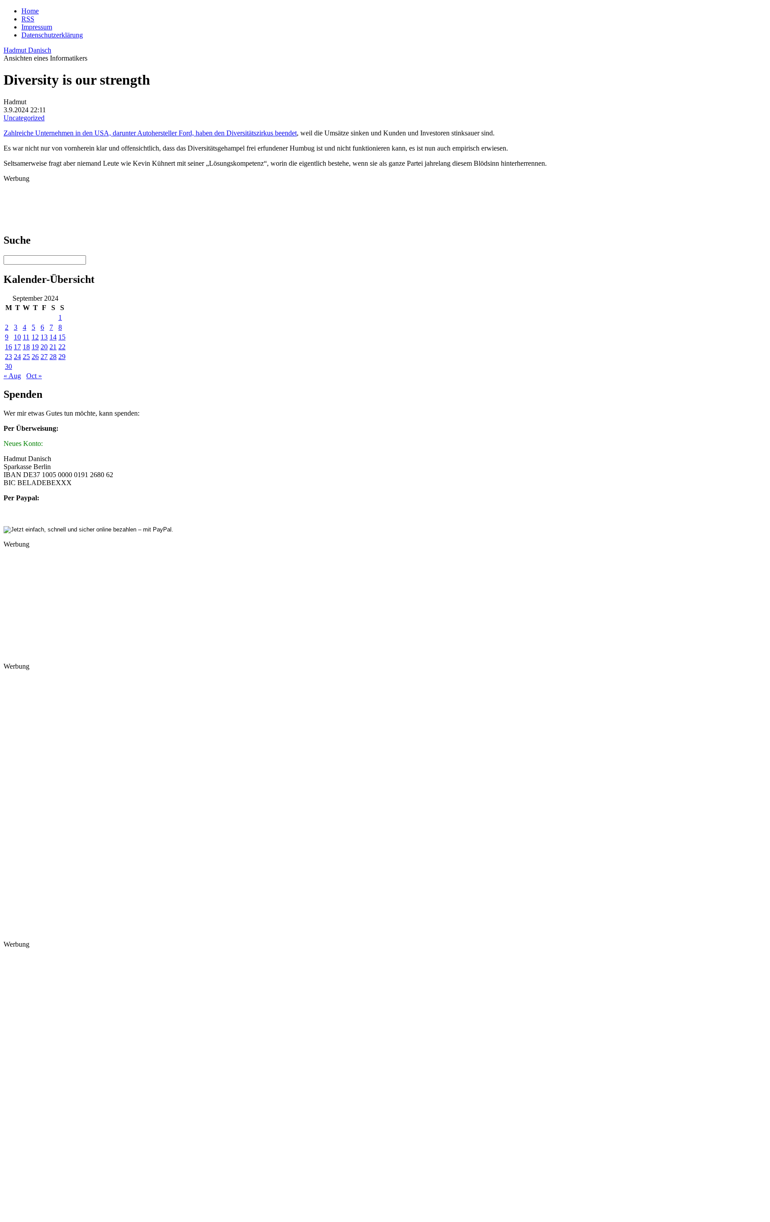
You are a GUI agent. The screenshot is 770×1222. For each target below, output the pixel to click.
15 (62, 337)
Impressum (36, 27)
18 (26, 347)
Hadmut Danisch (27, 50)
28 (53, 356)
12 (35, 337)
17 (17, 347)
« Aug (12, 376)
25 (26, 356)
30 (8, 366)
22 (62, 347)
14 (53, 337)
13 (44, 337)
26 (35, 356)
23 (8, 356)
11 (26, 337)
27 (44, 356)
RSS (27, 19)
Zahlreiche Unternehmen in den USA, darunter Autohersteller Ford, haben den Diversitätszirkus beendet (150, 133)
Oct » (34, 376)
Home (30, 11)
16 (8, 347)
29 (62, 356)
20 (44, 347)
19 (35, 347)
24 (17, 356)
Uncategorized (24, 118)
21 (53, 347)
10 (17, 337)
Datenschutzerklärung (52, 35)
